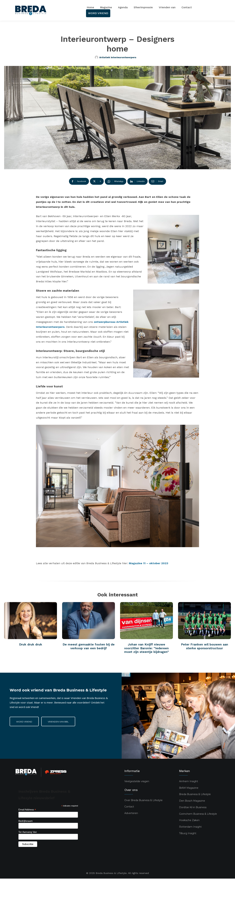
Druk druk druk (30, 644)
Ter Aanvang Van (27, 832)
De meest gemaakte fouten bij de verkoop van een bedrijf (89, 646)
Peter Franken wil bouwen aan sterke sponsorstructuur (204, 646)
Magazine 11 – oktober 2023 (148, 563)
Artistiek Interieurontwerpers (117, 57)
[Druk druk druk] (30, 620)
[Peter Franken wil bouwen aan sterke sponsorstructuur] (204, 620)
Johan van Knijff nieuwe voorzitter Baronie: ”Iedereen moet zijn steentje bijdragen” (146, 648)
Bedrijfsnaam (25, 821)
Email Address (27, 809)
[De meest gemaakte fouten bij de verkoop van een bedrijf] (88, 620)
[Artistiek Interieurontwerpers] (97, 57)
